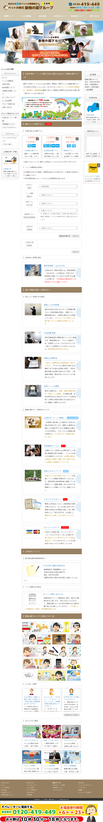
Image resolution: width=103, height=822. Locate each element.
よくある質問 (7, 100)
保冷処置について (77, 17)
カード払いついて (8, 97)
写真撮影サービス (8, 124)
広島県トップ (8, 17)
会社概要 (90, 89)
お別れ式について (60, 17)
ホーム (3, 69)
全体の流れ (43, 17)
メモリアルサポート (9, 127)
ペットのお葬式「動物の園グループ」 (49, 799)
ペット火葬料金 (25, 17)
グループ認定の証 (8, 104)
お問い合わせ (94, 17)
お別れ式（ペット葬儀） (9, 119)
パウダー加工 (7, 144)
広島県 (8, 69)
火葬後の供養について (9, 92)
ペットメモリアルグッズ (9, 139)
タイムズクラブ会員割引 (85, 792)
